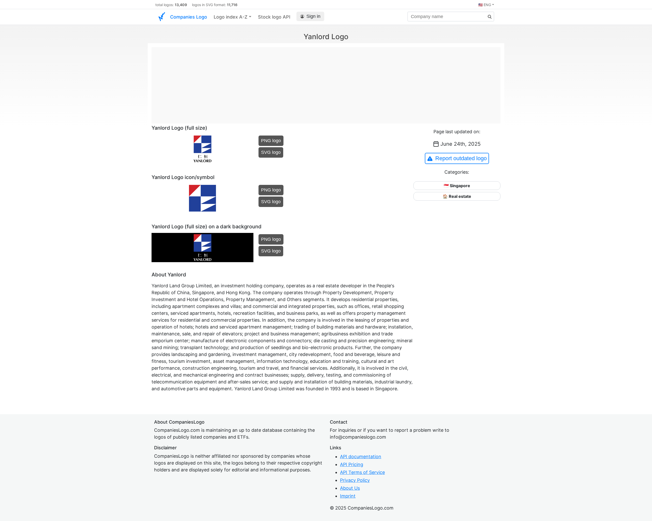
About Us (350, 488)
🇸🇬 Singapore (457, 185)
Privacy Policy (355, 480)
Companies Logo (188, 17)
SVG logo (271, 152)
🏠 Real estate (457, 196)
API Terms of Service (362, 472)
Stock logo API (274, 17)
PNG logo (271, 140)
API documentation (360, 456)
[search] (488, 17)
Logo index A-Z (231, 17)
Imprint (348, 496)
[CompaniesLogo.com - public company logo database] (162, 17)
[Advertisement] (326, 82)
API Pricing (351, 464)
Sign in (313, 16)
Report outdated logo (461, 158)
